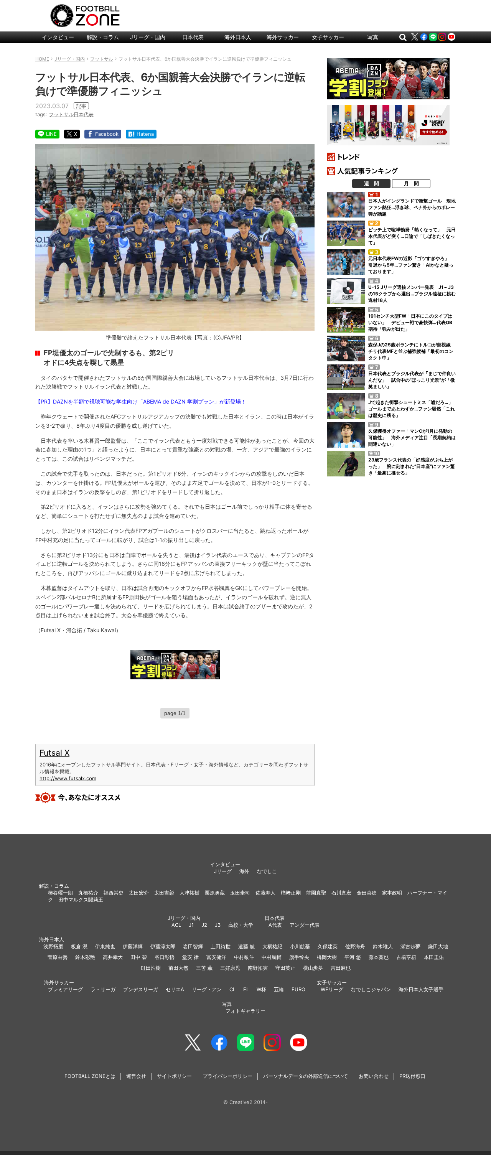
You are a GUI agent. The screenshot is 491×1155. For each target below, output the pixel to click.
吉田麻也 (341, 968)
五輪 (279, 989)
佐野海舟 (355, 946)
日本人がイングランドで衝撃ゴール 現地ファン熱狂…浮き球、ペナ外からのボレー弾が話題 (412, 207)
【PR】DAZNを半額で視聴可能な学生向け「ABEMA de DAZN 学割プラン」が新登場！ (140, 401)
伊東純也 (105, 946)
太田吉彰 (164, 893)
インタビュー (58, 37)
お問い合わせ (374, 1076)
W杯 (261, 989)
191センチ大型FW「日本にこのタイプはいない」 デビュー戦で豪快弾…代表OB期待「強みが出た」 (410, 322)
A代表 (275, 925)
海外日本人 (237, 37)
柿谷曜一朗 (60, 893)
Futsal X (54, 753)
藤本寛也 (379, 957)
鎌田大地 (438, 946)
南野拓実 (258, 968)
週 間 (371, 183)
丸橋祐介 (88, 893)
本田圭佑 (434, 957)
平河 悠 (352, 957)
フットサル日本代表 (71, 114)
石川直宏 (341, 893)
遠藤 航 (246, 946)
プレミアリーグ (65, 989)
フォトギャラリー (245, 1011)
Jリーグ (223, 871)
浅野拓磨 (53, 946)
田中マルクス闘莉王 (80, 899)
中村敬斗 (244, 957)
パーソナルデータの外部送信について (305, 1076)
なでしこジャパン (371, 989)
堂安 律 (190, 957)
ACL (176, 925)
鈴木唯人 (383, 946)
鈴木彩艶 (85, 957)
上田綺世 (221, 946)
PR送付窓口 (412, 1076)
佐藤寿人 (265, 893)
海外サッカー (283, 37)
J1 (191, 925)
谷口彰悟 (165, 957)
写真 (372, 37)
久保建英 (328, 946)
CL (232, 989)
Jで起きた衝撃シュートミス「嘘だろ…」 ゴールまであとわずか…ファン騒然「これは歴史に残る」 (413, 408)
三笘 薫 (204, 968)
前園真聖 (316, 893)
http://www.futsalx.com (68, 778)
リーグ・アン (207, 989)
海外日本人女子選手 (421, 989)
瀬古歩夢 (410, 946)
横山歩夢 (313, 968)
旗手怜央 (299, 957)
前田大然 (178, 968)
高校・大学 (240, 925)
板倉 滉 (79, 946)
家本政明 (392, 893)
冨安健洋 (216, 957)
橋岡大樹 (327, 957)
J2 (204, 925)
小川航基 (300, 946)
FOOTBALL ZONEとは (89, 1076)
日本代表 (193, 37)
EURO (298, 989)
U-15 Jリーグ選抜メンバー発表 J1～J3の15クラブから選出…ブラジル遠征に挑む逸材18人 (412, 293)
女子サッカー (328, 37)
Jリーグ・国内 (147, 37)
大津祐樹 (189, 893)
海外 (244, 871)
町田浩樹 (151, 968)
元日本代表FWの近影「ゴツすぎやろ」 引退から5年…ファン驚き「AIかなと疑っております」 (411, 264)
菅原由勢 (58, 957)
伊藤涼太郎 (162, 946)
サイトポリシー (174, 1076)
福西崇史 (114, 893)
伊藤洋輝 (133, 946)
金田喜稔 (367, 893)
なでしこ (267, 871)
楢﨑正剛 (291, 893)
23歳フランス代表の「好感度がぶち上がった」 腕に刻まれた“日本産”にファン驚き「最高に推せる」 (411, 466)
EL (246, 989)
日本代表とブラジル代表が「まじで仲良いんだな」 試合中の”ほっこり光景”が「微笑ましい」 (412, 380)
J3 (218, 925)
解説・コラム (103, 37)
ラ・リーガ (103, 989)
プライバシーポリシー (227, 1076)
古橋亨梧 (406, 957)
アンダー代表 (305, 925)
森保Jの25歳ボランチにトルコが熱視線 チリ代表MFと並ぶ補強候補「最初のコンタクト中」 (411, 351)
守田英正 (285, 968)
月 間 (411, 183)
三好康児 (230, 968)
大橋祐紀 (272, 946)
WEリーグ (332, 989)
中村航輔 (272, 957)
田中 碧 (138, 957)
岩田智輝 (193, 946)
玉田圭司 (240, 893)
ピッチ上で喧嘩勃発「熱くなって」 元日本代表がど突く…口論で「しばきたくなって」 (412, 236)
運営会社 (136, 1076)
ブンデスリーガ (140, 989)
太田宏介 (139, 893)
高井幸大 (113, 957)
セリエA (175, 989)
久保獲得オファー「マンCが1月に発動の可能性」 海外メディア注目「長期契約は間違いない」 (412, 437)
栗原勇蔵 (215, 893)
